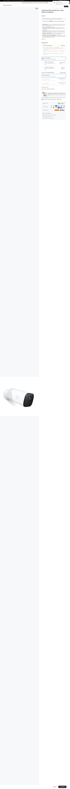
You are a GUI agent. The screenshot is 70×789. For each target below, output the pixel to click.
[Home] (7, 5)
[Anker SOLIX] (9, 0)
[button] (44, 39)
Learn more (59, 99)
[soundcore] (22, 0)
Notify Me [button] (62, 786)
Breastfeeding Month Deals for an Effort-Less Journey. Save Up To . (35, 2)
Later (62, 6)
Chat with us (62, 97)
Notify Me (66, 6)
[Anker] (4, 0)
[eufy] (13, 0)
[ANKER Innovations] (63, 0)
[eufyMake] (17, 0)
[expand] (64, 18)
